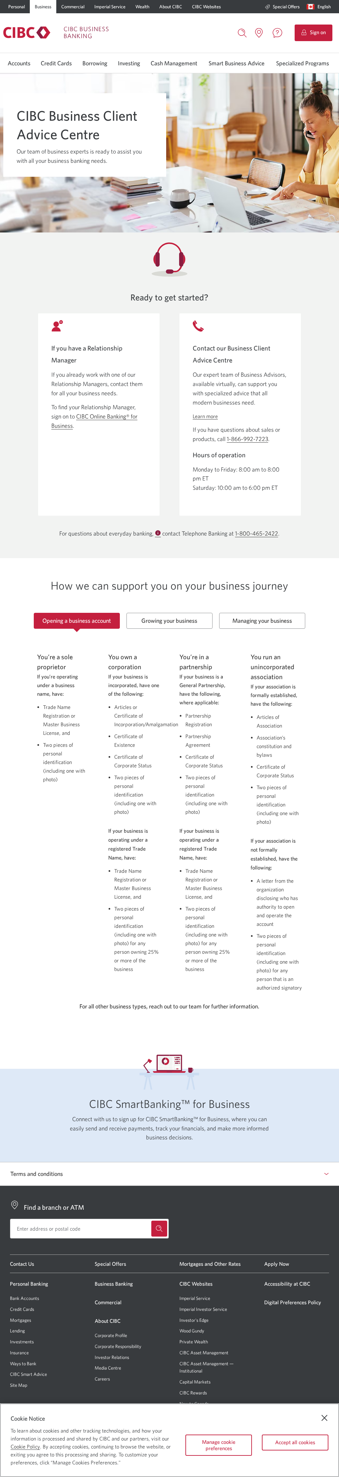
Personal (16, 6)
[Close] (324, 1418)
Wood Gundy (191, 1331)
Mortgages (20, 1320)
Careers (102, 1378)
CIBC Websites (206, 6)
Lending (17, 1330)
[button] (320, 6)
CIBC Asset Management (203, 1352)
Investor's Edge (194, 1320)
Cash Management (174, 63)
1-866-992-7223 (247, 438)
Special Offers (286, 6)
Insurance (19, 1352)
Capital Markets (195, 1382)
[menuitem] (282, 6)
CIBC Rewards (193, 1393)
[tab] (77, 621)
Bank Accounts (24, 1298)
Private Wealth (193, 1341)
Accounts (19, 63)
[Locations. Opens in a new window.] (259, 33)
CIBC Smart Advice (28, 1374)
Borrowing (94, 63)
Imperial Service (109, 6)
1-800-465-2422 (256, 533)
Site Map (18, 1385)
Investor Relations (112, 1357)
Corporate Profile (111, 1335)
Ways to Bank (23, 1363)
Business (43, 6)
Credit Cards (56, 63)
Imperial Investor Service (203, 1309)
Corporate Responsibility (118, 1346)
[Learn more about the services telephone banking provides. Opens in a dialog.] (158, 533)
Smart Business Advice (237, 63)
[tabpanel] (169, 815)
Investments (22, 1341)
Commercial (72, 6)
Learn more (205, 416)
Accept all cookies (295, 1442)
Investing (129, 63)
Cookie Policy (25, 1446)
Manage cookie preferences (218, 1445)
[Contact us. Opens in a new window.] (277, 33)
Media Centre (108, 1368)
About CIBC (170, 6)
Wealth (142, 6)
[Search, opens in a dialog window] (242, 32)
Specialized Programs (302, 63)
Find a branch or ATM (54, 1207)
